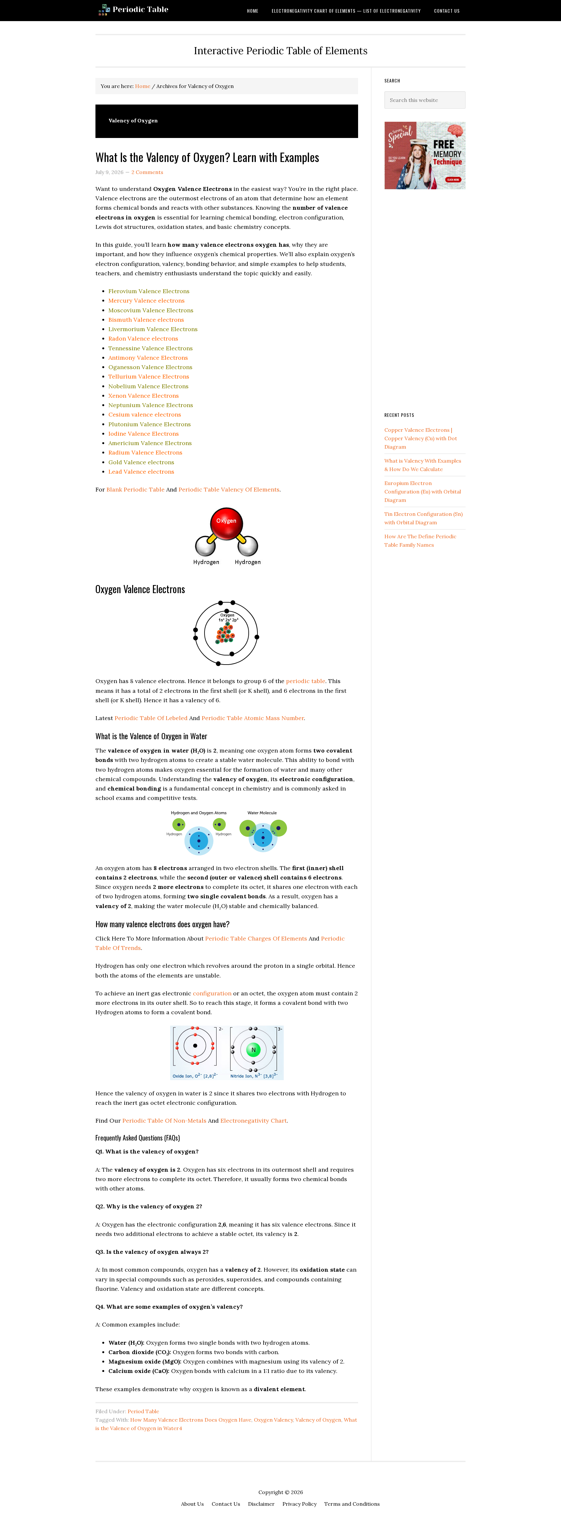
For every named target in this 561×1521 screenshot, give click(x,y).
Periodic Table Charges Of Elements (256, 938)
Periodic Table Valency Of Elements (229, 489)
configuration (212, 993)
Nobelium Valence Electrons (148, 386)
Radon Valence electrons (143, 338)
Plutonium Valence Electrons (149, 424)
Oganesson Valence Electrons (150, 367)
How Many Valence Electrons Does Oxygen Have (190, 1419)
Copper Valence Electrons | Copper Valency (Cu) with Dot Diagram (420, 438)
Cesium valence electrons (144, 414)
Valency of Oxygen (318, 1419)
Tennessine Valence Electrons (150, 348)
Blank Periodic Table (135, 489)
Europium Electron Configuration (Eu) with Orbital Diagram (422, 491)
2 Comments (147, 172)
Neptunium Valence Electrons (150, 405)
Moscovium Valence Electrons (150, 310)
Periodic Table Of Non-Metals (164, 1120)
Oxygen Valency (273, 1419)
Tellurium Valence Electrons (148, 376)
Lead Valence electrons (141, 471)
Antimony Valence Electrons (148, 357)
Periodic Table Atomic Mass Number (253, 718)
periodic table (305, 681)
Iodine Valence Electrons (143, 433)
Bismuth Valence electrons (146, 319)
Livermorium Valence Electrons (153, 329)
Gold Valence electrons (141, 462)
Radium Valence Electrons (145, 452)
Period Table (143, 1411)
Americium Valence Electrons (150, 443)
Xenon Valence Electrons (143, 395)
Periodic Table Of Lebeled (151, 718)
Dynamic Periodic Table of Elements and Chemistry (147, 10)
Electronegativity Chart (253, 1120)
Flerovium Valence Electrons (149, 291)
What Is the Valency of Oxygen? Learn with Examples (207, 156)
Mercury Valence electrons (146, 300)
